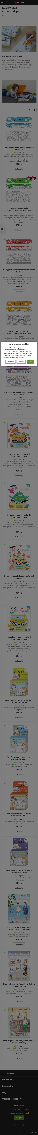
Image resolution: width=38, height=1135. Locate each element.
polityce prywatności (17, 357)
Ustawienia (10, 362)
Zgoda (30, 362)
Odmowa (21, 362)
